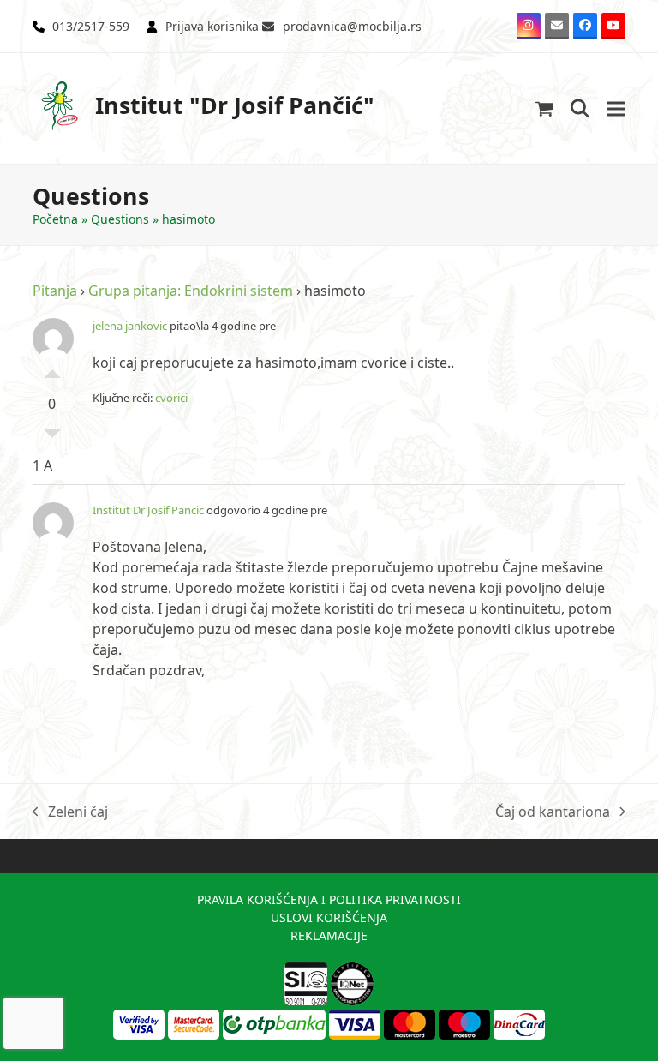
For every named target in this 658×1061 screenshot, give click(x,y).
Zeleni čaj (70, 812)
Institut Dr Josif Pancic (148, 510)
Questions (120, 219)
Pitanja (55, 290)
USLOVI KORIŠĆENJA (329, 917)
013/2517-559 (90, 26)
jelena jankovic (130, 325)
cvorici (171, 397)
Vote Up (52, 369)
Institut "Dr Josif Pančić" (234, 105)
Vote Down (52, 438)
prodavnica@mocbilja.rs (352, 26)
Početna (55, 219)
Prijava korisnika (212, 26)
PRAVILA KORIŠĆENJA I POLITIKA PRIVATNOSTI (329, 899)
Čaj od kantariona (552, 812)
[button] (544, 108)
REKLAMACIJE (329, 935)
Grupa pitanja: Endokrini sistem (190, 290)
